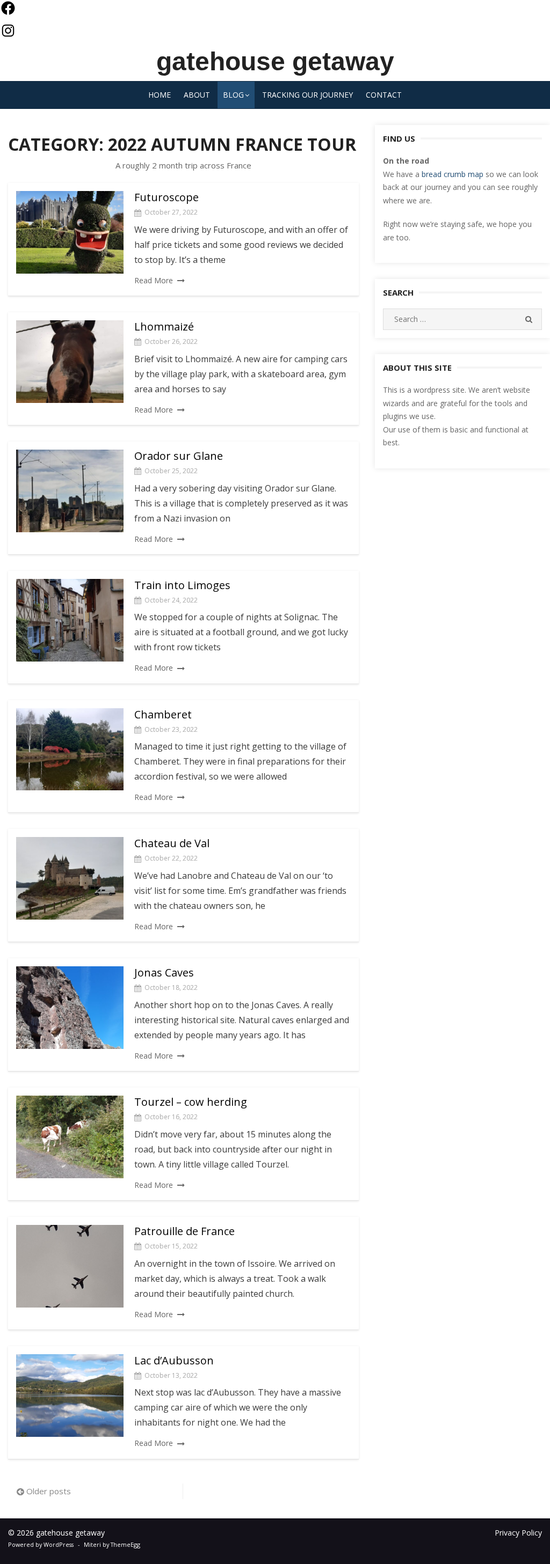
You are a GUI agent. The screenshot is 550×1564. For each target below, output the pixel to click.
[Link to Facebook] (8, 11)
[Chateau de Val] (70, 878)
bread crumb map (452, 174)
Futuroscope (166, 197)
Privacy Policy (518, 1533)
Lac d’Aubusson (174, 1360)
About (197, 95)
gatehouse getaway (275, 61)
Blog (233, 95)
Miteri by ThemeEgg (112, 1544)
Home (159, 95)
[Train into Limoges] (70, 620)
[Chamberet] (70, 749)
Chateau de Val (171, 843)
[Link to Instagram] (8, 33)
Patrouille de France (184, 1231)
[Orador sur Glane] (70, 491)
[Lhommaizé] (70, 361)
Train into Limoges (182, 585)
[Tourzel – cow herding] (70, 1137)
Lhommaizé (164, 326)
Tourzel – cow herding (190, 1102)
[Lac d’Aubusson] (70, 1395)
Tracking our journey (307, 95)
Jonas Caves (164, 972)
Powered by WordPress (41, 1544)
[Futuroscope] (70, 232)
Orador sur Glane (178, 456)
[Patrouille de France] (70, 1266)
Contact (384, 95)
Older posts (48, 1491)
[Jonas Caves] (70, 1007)
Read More (153, 280)
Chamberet (163, 714)
